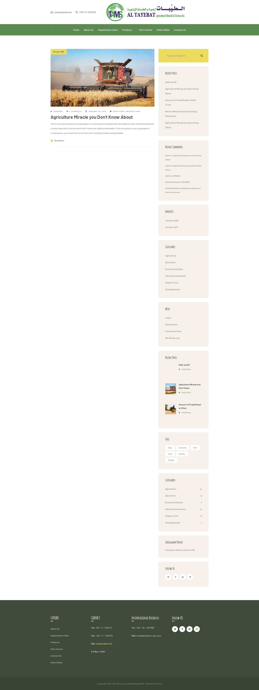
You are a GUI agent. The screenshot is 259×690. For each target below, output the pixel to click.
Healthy (182, 454)
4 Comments (75, 111)
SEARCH (201, 55)
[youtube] (183, 577)
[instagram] (197, 629)
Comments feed (173, 331)
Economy (182, 447)
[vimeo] (190, 577)
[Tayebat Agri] (145, 12)
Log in (168, 317)
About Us (55, 628)
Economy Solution (174, 269)
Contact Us (56, 655)
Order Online (56, 662)
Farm (195, 447)
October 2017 (171, 227)
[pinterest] (189, 629)
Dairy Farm (119, 111)
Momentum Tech (154, 683)
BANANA (176, 176)
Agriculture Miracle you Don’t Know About (92, 117)
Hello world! (171, 82)
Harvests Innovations (175, 276)
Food (170, 454)
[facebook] (175, 577)
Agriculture (170, 255)
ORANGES (186, 182)
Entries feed (171, 324)
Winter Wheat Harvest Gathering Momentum (181, 113)
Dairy (170, 447)
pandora (58, 111)
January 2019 (171, 220)
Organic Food (133, 111)
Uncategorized (172, 289)
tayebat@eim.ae (104, 643)
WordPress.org (172, 338)
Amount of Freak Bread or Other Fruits (180, 102)
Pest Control (57, 649)
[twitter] (168, 577)
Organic (171, 460)
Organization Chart (60, 635)
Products (55, 642)
